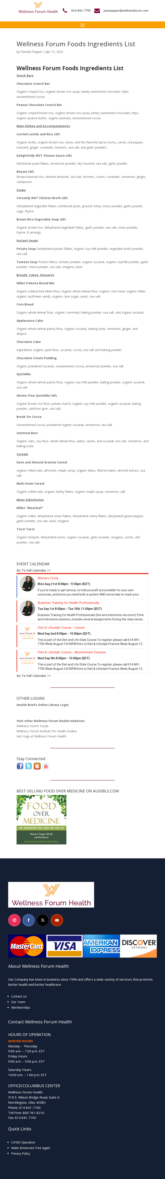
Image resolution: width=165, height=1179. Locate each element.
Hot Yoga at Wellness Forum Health (41, 736)
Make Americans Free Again (30, 1148)
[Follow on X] (43, 920)
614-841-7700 (81, 10)
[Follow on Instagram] (14, 920)
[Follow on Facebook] (28, 920)
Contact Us (19, 996)
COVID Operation (23, 1142)
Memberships (20, 1007)
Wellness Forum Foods (33, 726)
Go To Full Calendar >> (34, 570)
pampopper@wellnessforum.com (126, 10)
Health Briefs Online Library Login (43, 705)
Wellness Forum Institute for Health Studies (47, 731)
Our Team (18, 1002)
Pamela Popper (31, 52)
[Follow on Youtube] (57, 920)
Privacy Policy (20, 1153)
